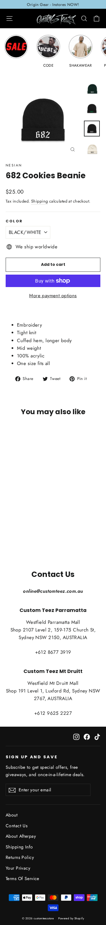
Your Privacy (18, 868)
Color (14, 221)
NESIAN (14, 165)
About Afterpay (21, 836)
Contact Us (16, 825)
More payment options (53, 295)
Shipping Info (19, 847)
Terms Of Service (22, 878)
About (12, 815)
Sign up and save (32, 757)
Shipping (39, 201)
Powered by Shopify (71, 918)
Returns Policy (20, 857)
